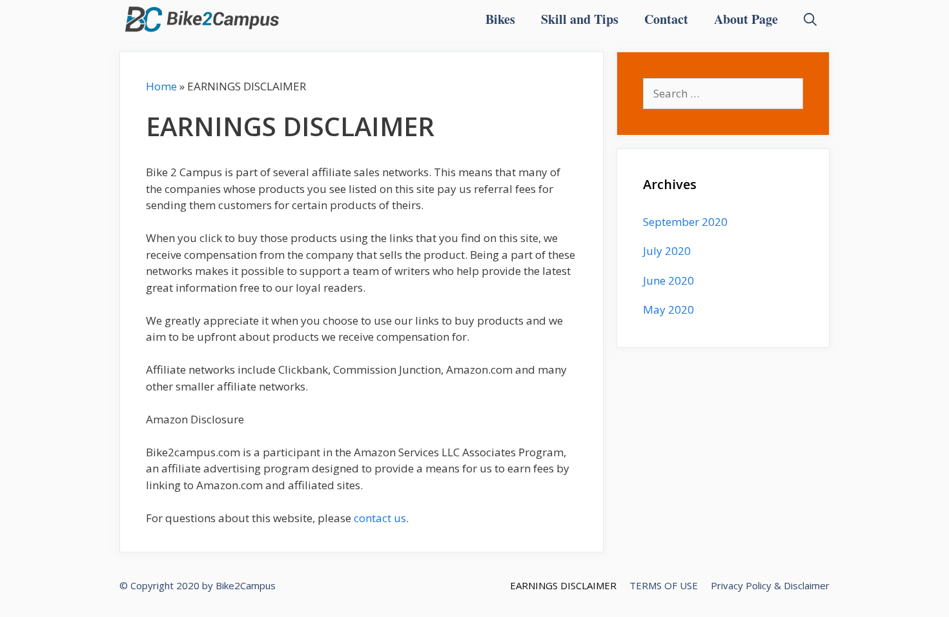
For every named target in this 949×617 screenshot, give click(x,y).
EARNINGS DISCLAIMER (563, 585)
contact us (380, 518)
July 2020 (667, 250)
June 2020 (668, 280)
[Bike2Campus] (202, 19)
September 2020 (685, 221)
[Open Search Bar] (810, 19)
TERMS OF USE (663, 585)
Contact (666, 19)
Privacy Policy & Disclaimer (770, 585)
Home (161, 86)
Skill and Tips (579, 19)
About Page (746, 19)
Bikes (500, 19)
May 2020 (668, 309)
